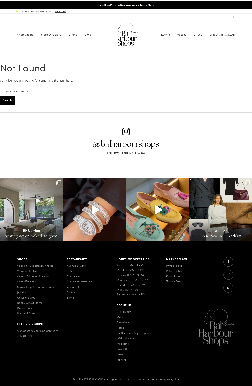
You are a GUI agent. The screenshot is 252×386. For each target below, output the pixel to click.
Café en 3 (73, 271)
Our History (123, 311)
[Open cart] (233, 18)
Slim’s (70, 297)
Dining (72, 34)
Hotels (120, 327)
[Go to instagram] (228, 275)
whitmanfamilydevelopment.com (37, 330)
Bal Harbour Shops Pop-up (133, 333)
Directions (122, 322)
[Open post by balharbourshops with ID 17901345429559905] (157, 209)
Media (120, 317)
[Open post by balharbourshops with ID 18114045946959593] (94, 209)
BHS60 (198, 34)
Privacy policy (175, 265)
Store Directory (51, 34)
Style (88, 34)
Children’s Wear (27, 297)
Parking (121, 359)
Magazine (122, 343)
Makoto (72, 292)
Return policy (174, 271)
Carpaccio (73, 276)
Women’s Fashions (28, 271)
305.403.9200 (25, 336)
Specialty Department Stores (35, 265)
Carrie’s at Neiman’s (79, 281)
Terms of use (173, 281)
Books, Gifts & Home (29, 302)
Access (181, 34)
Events (165, 34)
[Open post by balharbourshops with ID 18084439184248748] (31, 209)
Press (119, 354)
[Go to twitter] (228, 288)
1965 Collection (125, 338)
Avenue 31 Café (76, 265)
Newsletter (123, 349)
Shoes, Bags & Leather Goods (35, 287)
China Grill (73, 287)
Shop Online (25, 34)
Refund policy (174, 276)
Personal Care (26, 313)
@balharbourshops (126, 144)
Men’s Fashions (26, 281)
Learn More (147, 5)
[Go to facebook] (228, 262)
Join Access (60, 11)
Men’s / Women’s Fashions (33, 276)
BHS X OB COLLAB (222, 34)
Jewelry (21, 292)
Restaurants (24, 308)
